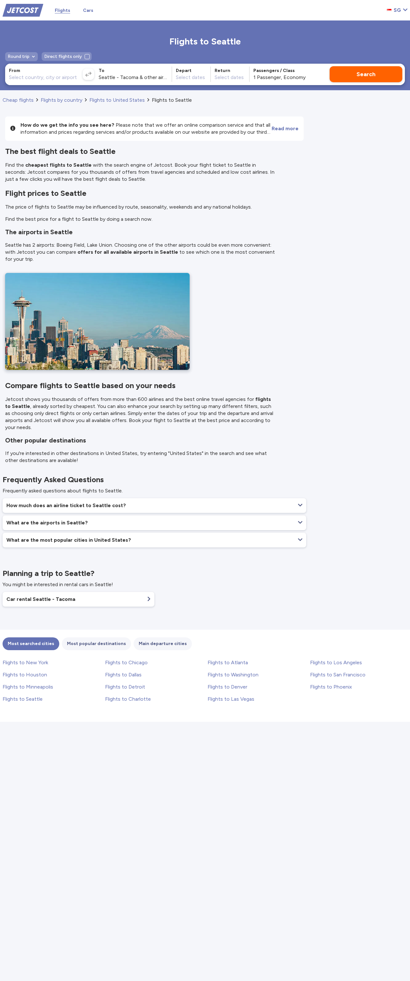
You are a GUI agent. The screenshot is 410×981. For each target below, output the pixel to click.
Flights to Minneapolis (28, 687)
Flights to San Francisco (337, 675)
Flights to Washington (233, 675)
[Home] (23, 10)
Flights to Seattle (23, 699)
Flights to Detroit (125, 687)
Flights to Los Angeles (336, 662)
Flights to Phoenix (331, 687)
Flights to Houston (25, 675)
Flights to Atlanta (228, 662)
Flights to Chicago (126, 662)
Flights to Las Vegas (231, 699)
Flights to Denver (227, 687)
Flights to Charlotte (128, 699)
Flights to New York (25, 662)
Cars (88, 10)
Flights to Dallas (123, 675)
